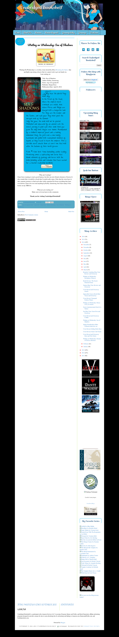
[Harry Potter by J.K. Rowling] (88, 538)
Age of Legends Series (28, 205)
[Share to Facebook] (51, 202)
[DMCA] (31, 220)
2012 (83, 353)
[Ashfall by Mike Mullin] (87, 526)
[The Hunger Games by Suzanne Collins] (90, 544)
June (84, 261)
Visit (91, 503)
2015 (83, 239)
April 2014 (37, 205)
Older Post (71, 211)
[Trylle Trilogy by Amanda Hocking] (90, 563)
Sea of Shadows (60, 205)
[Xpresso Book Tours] (92, 460)
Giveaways (82, 32)
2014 (83, 242)
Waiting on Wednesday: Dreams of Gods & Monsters (92, 339)
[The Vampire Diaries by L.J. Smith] (90, 571)
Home (17, 32)
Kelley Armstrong (51, 205)
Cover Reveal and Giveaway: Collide (91, 316)
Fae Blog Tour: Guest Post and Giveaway (91, 312)
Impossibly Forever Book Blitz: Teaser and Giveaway (91, 294)
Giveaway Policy (68, 32)
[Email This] (46, 202)
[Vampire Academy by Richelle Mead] (90, 569)
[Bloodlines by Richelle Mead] (88, 528)
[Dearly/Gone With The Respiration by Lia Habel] (90, 534)
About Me (27, 32)
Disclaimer (94, 32)
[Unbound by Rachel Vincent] (88, 565)
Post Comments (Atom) (31, 215)
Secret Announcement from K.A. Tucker (92, 308)
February (86, 344)
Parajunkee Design (91, 626)
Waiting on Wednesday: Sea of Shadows (91, 321)
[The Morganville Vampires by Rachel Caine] (90, 549)
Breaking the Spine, (62, 70)
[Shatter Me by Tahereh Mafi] (88, 559)
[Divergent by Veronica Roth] (88, 536)
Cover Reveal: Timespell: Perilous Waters (90, 299)
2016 (83, 236)
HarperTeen (43, 205)
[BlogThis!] (48, 202)
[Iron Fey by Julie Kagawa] (87, 546)
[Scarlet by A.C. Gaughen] (87, 557)
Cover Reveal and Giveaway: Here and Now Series (91, 335)
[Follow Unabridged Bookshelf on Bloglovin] (90, 80)
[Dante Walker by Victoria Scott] (89, 530)
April (85, 267)
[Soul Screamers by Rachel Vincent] (90, 561)
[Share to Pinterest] (53, 202)
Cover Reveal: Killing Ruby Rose (92, 329)
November (86, 247)
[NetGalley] (90, 490)
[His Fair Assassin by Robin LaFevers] (90, 540)
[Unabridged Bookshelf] (90, 185)
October (85, 250)
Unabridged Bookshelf (41, 7)
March (85, 270)
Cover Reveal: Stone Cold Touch (92, 331)
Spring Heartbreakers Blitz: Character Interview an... (90, 325)
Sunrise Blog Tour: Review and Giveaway (92, 286)
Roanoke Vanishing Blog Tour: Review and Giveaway (91, 273)
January (85, 346)
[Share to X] (49, 202)
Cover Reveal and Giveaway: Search (91, 290)
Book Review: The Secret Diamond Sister (90, 281)
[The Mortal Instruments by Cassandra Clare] (90, 553)
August (85, 256)
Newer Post (21, 211)
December (86, 244)
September (86, 253)
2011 (83, 355)
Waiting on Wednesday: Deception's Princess (89, 277)
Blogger (63, 622)
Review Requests (51, 32)
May (84, 264)
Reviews (38, 32)
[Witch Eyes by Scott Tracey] (88, 573)
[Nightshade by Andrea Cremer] (89, 555)
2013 (83, 350)
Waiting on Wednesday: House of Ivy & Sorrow (91, 303)
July (84, 258)
